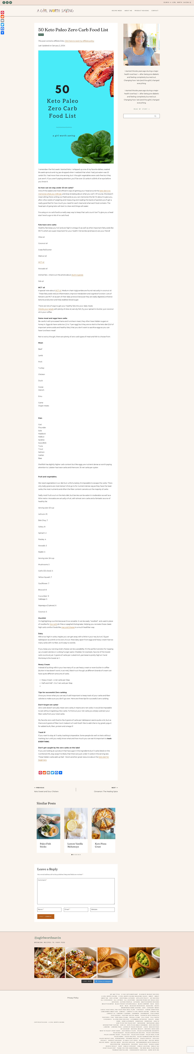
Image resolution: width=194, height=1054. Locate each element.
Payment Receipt (132, 1038)
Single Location (144, 1046)
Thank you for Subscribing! (128, 1048)
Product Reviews (142, 10)
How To (156, 1021)
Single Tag (155, 1046)
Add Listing (114, 998)
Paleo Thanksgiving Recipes (148, 1036)
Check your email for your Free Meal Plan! (118, 1009)
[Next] (112, 830)
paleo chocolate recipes (135, 1032)
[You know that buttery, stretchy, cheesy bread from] (49, 962)
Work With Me (153, 1050)
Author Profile (126, 1002)
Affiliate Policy (142, 998)
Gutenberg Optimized (139, 1019)
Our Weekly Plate (129, 1030)
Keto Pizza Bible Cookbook (137, 1025)
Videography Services (138, 1050)
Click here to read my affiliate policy (79, 41)
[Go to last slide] (40, 830)
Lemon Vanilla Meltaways (75, 845)
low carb (53, 624)
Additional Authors (127, 998)
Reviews (134, 1044)
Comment (42, 880)
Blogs (157, 1005)
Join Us (123, 1025)
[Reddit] (2, 17)
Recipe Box (143, 1040)
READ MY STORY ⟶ (142, 109)
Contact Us (111, 1013)
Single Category (129, 1046)
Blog (152, 1004)
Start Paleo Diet (109, 1048)
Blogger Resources (137, 1005)
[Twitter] (2, 25)
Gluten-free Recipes (121, 1019)
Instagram (141, 1023)
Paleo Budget (118, 1032)
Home (157, 1019)
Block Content (143, 1004)
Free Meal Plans (121, 1017)
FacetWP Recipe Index (130, 1015)
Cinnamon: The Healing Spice (106, 789)
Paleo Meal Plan (152, 1034)
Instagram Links (153, 1023)
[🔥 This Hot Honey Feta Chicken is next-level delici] (81, 962)
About (151, 996)
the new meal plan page (149, 1048)
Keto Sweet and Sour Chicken (46, 789)
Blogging (149, 1005)
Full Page (145, 1017)
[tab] (71, 854)
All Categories (106, 1000)
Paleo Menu (118, 1036)
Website (94, 909)
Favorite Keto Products (150, 1015)
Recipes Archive (128, 1042)
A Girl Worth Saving (109, 996)
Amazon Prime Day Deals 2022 (147, 1000)
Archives (115, 1002)
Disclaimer (155, 1013)
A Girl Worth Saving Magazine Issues (133, 996)
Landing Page (116, 1027)
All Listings (118, 1000)
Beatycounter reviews (150, 1002)
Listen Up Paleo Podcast (132, 1027)
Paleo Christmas (152, 1032)
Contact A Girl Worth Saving (138, 1011)
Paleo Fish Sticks (45, 845)
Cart (144, 1007)
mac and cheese (68, 627)
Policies (156, 1038)
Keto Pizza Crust (100, 845)
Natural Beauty (137, 1029)
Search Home (154, 1044)
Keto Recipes (154, 1025)
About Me (128, 10)
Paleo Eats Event (138, 1034)
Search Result (111, 1046)
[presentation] (48, 823)
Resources (126, 1044)
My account (125, 1029)
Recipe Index (117, 10)
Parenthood (120, 1038)
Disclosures (116, 1015)
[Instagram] (7, 2)
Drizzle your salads (45, 309)
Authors (137, 1002)
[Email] (2, 21)
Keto (41, 34)
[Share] (2, 33)
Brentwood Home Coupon (131, 1007)
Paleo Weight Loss (107, 1038)
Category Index (153, 1007)
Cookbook (135, 1013)
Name (41, 909)
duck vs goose (77, 275)
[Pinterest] (10, 2)
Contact (154, 10)
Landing (107, 1027)
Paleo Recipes (130, 1036)
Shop (120, 1046)
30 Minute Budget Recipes (149, 994)
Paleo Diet (126, 1034)
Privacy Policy (73, 998)
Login (146, 1027)
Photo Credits (145, 1038)
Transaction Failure (120, 1050)
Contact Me (154, 1011)
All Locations (129, 1000)
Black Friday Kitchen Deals (126, 1004)
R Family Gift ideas (130, 1040)
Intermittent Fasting (111, 1025)
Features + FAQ (108, 1017)
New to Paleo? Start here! (110, 1030)
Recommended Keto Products (147, 1042)
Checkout (140, 1009)
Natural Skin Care (152, 1029)
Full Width (155, 1017)
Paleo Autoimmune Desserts (148, 1030)
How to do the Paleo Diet (126, 1023)
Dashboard (145, 1013)
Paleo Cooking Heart (112, 1034)
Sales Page (143, 1044)
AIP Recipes (154, 998)
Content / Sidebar (124, 1013)
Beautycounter (108, 1004)
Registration (115, 1044)
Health (151, 1019)
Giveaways (108, 1019)
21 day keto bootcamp (129, 994)
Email (67, 909)
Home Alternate (128, 1021)
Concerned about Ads (109, 1011)
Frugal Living (134, 1017)
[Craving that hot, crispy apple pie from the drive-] (113, 962)
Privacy (104, 1040)
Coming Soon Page (152, 1009)
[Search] (155, 116)
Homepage (139, 1021)
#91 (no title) (115, 994)
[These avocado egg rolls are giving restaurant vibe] (144, 962)
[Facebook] (3, 2)
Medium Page (154, 1027)
